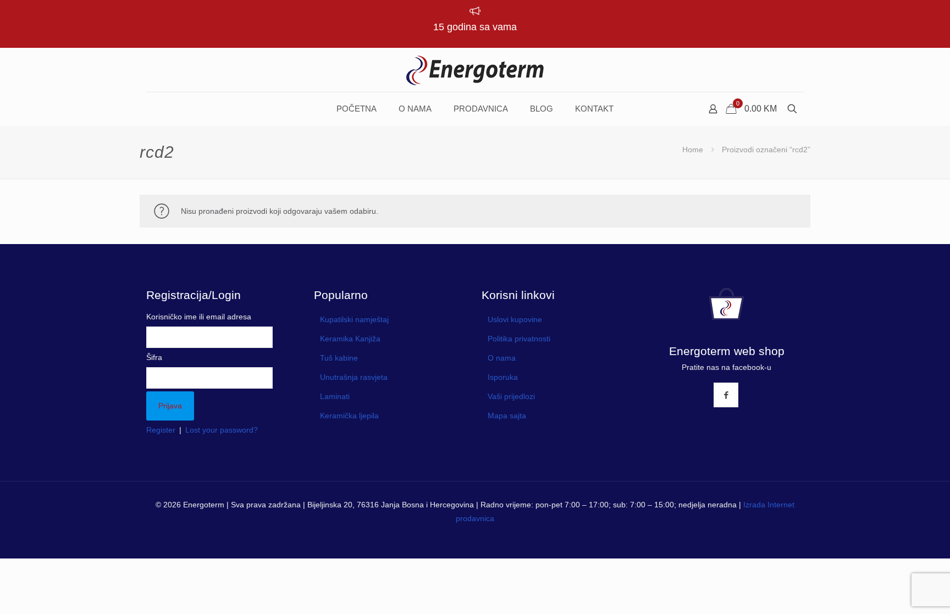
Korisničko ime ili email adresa (198, 316)
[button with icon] (726, 395)
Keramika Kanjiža (350, 338)
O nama (502, 357)
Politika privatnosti (519, 338)
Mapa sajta (507, 415)
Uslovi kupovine (515, 319)
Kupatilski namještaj (354, 319)
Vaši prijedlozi (511, 396)
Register (160, 429)
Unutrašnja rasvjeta (354, 377)
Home (692, 149)
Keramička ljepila (349, 415)
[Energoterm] (475, 70)
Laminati (335, 396)
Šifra (154, 357)
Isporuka (503, 377)
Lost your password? (221, 429)
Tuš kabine (339, 357)
